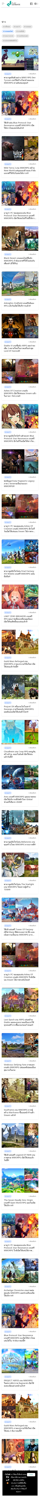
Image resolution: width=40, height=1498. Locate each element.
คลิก (13, 1486)
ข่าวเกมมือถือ (20, 31)
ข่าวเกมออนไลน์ (8, 31)
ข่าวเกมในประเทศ (22, 36)
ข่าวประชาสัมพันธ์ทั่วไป (10, 41)
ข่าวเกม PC (17, 27)
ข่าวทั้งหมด (6, 27)
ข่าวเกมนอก (27, 27)
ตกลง (31, 1474)
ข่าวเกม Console (8, 36)
